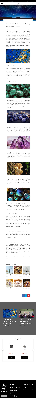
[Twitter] (4, 391)
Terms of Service (13, 390)
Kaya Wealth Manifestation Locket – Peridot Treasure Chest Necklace (13, 351)
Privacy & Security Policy (15, 387)
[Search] (29, 3)
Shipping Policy (27, 387)
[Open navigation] (2, 3)
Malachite (9, 100)
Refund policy (13, 392)
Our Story (12, 384)
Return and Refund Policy (29, 389)
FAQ (11, 389)
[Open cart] (34, 3)
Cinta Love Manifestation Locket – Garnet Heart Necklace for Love (26, 351)
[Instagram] (3, 391)
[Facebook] (1, 391)
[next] (34, 350)
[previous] (2, 350)
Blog (11, 393)
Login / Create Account (28, 384)
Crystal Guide (13, 395)
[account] (32, 3)
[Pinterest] (6, 391)
